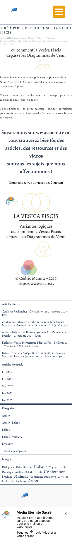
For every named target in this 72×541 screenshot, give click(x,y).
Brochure (43, 41)
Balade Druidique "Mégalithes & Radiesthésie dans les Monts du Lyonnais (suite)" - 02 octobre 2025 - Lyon (33, 354)
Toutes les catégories (14, 450)
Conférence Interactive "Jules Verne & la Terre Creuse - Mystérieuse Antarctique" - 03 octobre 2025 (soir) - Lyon (35, 323)
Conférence (54, 471)
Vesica (49, 41)
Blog (5, 41)
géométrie (59, 41)
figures (66, 41)
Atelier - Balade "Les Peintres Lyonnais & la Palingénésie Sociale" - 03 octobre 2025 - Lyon (34, 333)
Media (19, 41)
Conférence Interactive (43, 476)
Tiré (33, 41)
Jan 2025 (7, 400)
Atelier (6, 415)
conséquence (4, 44)
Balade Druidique (12, 436)
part (38, 41)
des (8, 41)
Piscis (53, 41)
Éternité (24, 41)
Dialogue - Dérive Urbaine (17, 467)
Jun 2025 (7, 378)
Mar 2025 (7, 386)
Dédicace (21, 480)
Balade (6, 429)
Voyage (53, 467)
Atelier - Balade (11, 422)
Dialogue (40, 467)
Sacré (29, 41)
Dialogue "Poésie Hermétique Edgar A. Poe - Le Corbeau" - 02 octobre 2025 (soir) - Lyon (35, 344)
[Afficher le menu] (59, 12)
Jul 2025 (7, 371)
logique (12, 44)
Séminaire (21, 476)
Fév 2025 (7, 393)
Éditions (13, 41)
